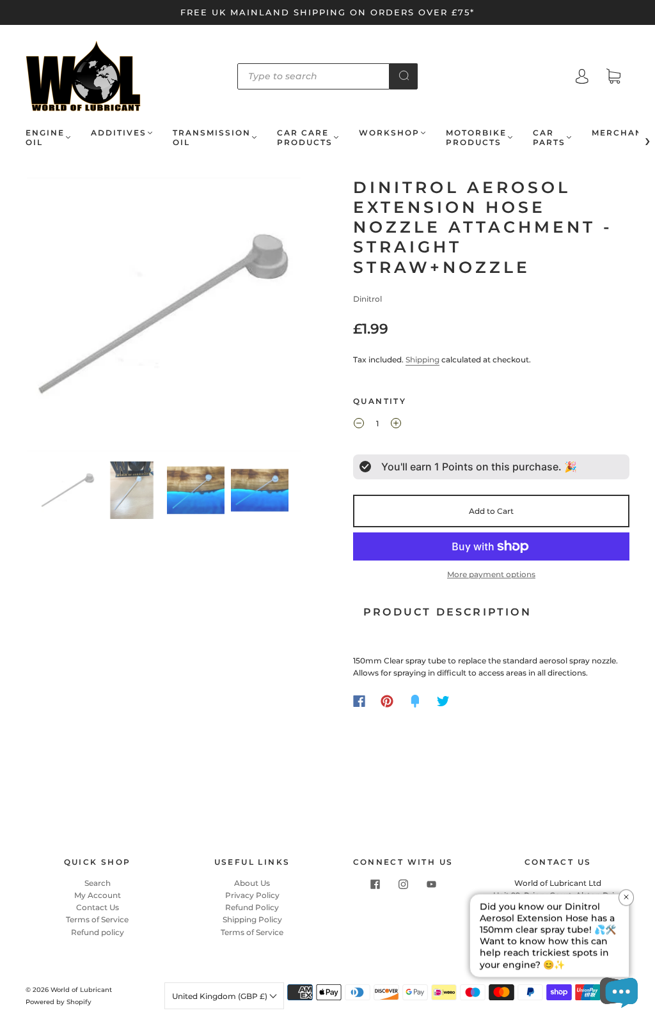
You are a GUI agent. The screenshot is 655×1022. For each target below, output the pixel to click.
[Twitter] (443, 701)
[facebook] (375, 885)
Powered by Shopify (58, 1002)
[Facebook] (359, 701)
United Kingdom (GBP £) (220, 996)
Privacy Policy (252, 895)
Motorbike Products (476, 137)
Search (97, 883)
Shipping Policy (252, 919)
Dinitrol (367, 299)
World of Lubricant (81, 990)
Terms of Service (97, 919)
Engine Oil (45, 137)
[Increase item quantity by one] (396, 425)
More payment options (491, 574)
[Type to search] (313, 76)
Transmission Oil (212, 137)
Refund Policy (252, 907)
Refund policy (97, 932)
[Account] (582, 77)
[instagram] (403, 885)
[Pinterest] (387, 701)
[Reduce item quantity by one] (359, 425)
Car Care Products (305, 137)
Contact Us (97, 907)
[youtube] (431, 885)
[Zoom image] (164, 317)
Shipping (422, 359)
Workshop (389, 132)
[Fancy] (415, 701)
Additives (118, 132)
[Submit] (404, 75)
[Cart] (613, 77)
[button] (54, 317)
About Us (252, 883)
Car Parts (549, 137)
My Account (97, 895)
